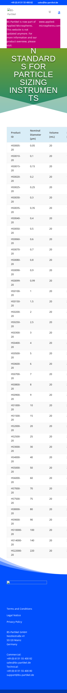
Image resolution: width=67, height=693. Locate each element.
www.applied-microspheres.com (49, 23)
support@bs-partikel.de (20, 675)
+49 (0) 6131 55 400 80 (19, 670)
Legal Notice (14, 615)
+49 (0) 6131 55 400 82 (19, 658)
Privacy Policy (14, 621)
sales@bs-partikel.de (19, 662)
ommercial (14, 654)
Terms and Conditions (19, 608)
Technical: (12, 666)
